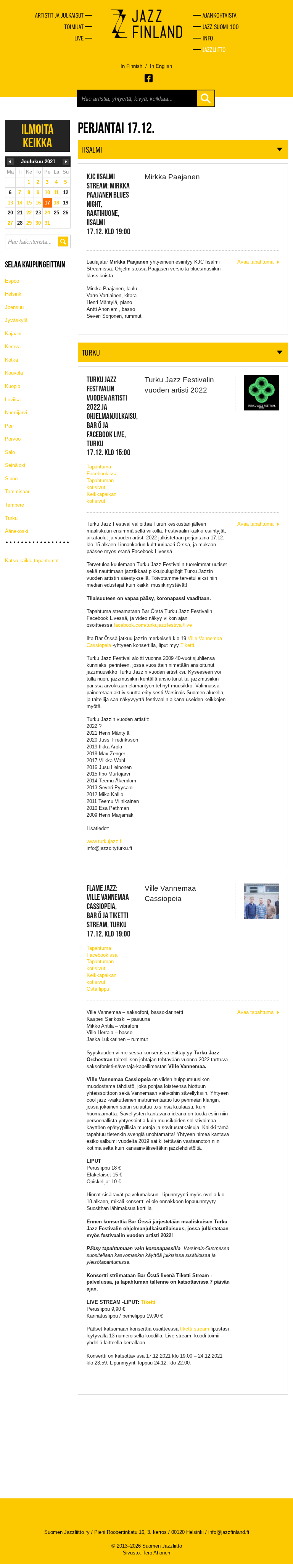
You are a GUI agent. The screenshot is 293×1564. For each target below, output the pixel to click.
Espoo (12, 281)
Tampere (14, 505)
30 (38, 223)
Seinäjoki (15, 465)
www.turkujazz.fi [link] (104, 841)
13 (10, 203)
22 (29, 213)
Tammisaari (18, 491)
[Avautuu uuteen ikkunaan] (149, 78)
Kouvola (14, 373)
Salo (10, 452)
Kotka (11, 360)
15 (29, 203)
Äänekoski (16, 531)
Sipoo (11, 478)
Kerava (13, 346)
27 (10, 223)
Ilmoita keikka (37, 136)
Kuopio (12, 386)
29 (29, 223)
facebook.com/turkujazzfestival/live (153, 625)
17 (47, 203)
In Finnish (131, 66)
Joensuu (14, 307)
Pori (9, 426)
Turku (11, 518)
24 (47, 213)
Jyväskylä (16, 320)
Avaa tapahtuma (255, 262)
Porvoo (13, 439)
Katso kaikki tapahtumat (32, 560)
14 (20, 203)
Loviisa (13, 399)
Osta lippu (98, 989)
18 (56, 203)
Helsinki (14, 294)
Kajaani (13, 333)
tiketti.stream (194, 1329)
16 (38, 203)
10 (47, 192)
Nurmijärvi (16, 412)
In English (161, 66)
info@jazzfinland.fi (228, 1532)
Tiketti (187, 645)
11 (56, 192)
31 (47, 223)
